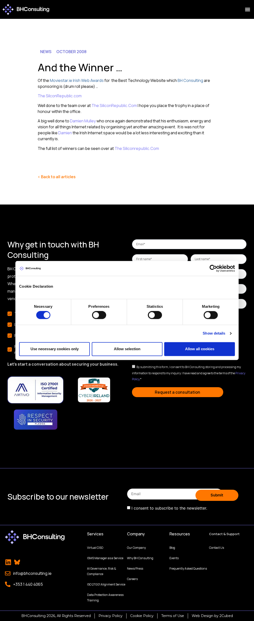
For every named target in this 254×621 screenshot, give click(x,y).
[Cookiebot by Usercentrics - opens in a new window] (213, 268)
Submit (217, 495)
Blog (172, 548)
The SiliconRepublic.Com (114, 105)
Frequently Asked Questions (188, 568)
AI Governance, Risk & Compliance (101, 571)
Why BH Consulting (140, 558)
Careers (132, 579)
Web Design (202, 616)
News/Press (135, 568)
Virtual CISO (95, 548)
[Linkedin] (8, 562)
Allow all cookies (199, 349)
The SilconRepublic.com (60, 96)
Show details (214, 333)
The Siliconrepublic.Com (137, 148)
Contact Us (216, 548)
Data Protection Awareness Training (105, 597)
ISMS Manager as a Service (105, 558)
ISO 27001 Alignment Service (106, 584)
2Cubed (226, 616)
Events (174, 558)
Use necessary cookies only (55, 349)
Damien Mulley (83, 121)
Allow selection (127, 349)
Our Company (136, 548)
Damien (65, 133)
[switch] (99, 315)
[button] (247, 9)
